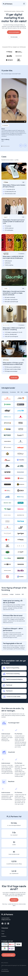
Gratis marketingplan (14, 32)
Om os (2, 931)
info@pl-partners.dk (5, 919)
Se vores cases (14, 37)
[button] (23, 3)
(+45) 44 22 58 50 (5, 918)
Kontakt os (14, 900)
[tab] (5, 392)
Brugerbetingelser (5, 971)
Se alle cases (14, 377)
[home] (7, 3)
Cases (2, 933)
